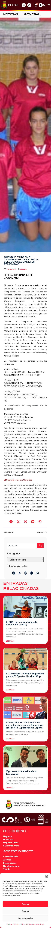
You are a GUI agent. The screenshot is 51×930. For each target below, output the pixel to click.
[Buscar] (40, 545)
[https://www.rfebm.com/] (4, 5)
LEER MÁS (9, 641)
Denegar (25, 911)
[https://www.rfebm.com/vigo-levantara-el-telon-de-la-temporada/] (25, 756)
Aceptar (25, 904)
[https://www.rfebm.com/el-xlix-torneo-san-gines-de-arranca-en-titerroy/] (25, 607)
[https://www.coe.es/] (43, 819)
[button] (47, 876)
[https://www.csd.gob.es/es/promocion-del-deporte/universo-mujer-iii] (29, 819)
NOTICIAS (10, 14)
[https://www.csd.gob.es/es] (12, 819)
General (32, 14)
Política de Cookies (13, 924)
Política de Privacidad (28, 924)
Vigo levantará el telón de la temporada (21, 772)
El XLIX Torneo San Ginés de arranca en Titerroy (21, 623)
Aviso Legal (40, 924)
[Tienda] (29, 5)
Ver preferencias (25, 918)
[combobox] (21, 545)
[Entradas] (24, 5)
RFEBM (13, 5)
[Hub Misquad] (41, 5)
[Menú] (48, 5)
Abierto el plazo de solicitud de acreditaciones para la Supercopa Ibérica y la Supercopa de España (24, 725)
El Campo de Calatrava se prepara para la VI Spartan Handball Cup (25, 675)
